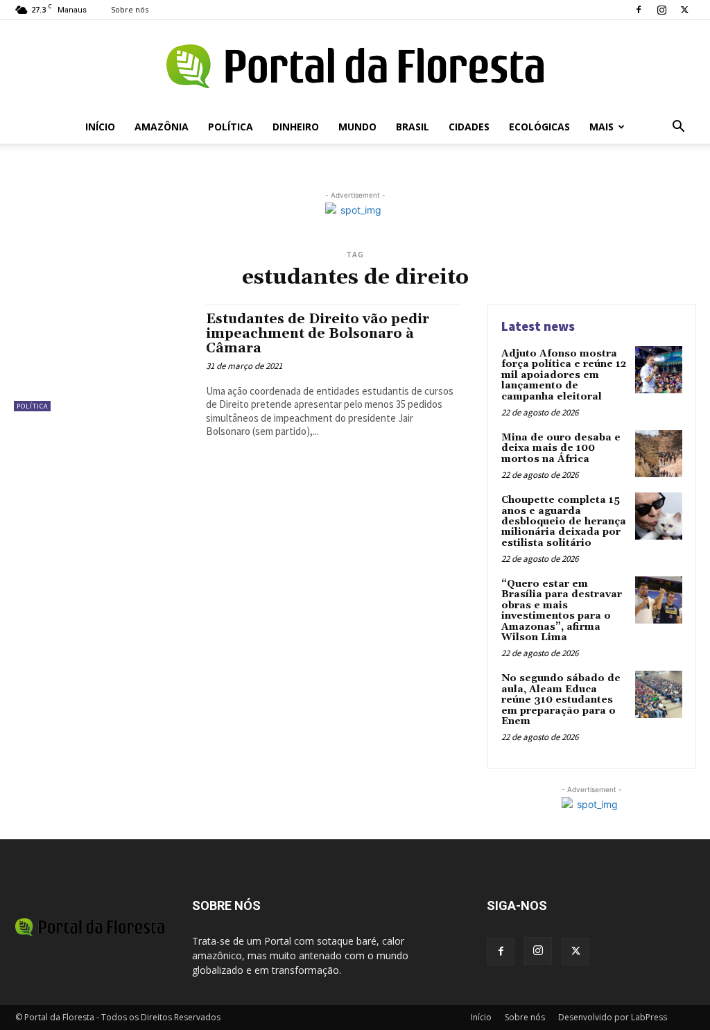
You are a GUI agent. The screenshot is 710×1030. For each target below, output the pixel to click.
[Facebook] (638, 9)
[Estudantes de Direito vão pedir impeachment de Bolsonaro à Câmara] (103, 357)
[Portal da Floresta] (355, 66)
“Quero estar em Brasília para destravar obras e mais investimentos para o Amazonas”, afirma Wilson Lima (561, 611)
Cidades (469, 126)
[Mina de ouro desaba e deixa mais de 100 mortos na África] (658, 453)
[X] (684, 9)
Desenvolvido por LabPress (612, 1017)
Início (100, 126)
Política (230, 126)
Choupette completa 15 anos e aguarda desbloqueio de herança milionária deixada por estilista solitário (563, 521)
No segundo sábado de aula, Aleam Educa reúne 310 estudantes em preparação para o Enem (561, 700)
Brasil (412, 126)
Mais (601, 126)
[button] (678, 128)
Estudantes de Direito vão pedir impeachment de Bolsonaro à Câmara (317, 334)
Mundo (357, 126)
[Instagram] (661, 9)
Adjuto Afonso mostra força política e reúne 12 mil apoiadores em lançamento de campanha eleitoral (563, 375)
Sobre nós (129, 9)
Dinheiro (295, 126)
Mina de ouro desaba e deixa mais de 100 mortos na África (561, 448)
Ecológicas (539, 126)
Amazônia (162, 126)
